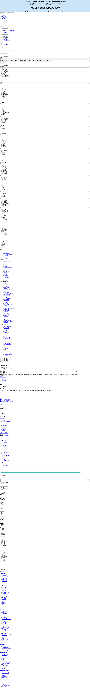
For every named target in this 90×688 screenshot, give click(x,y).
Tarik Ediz (5, 339)
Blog (3, 462)
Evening (4, 73)
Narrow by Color (4, 215)
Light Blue (4, 546)
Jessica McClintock (7, 296)
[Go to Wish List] (1, 13)
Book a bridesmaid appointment (5, 399)
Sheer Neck (5, 186)
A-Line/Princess (5, 193)
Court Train (5, 167)
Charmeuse (5, 150)
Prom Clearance (6, 355)
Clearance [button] (2, 682)
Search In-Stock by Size (5, 56)
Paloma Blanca (6, 310)
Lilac (4, 228)
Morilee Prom (6, 273)
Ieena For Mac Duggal (7, 268)
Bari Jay (5, 319)
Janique (5, 331)
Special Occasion (6, 257)
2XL (52, 60)
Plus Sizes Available (6, 112)
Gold (4, 240)
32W (26, 60)
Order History (4, 429)
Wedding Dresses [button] (5, 440)
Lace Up (4, 120)
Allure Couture (6, 287)
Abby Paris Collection (7, 261)
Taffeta (4, 159)
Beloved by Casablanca (5, 616)
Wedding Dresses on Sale (8, 353)
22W (4, 60)
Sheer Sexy (5, 95)
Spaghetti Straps (5, 211)
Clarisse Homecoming (7, 343)
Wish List (3, 15)
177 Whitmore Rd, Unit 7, (4, 432)
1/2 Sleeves (5, 200)
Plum (4, 235)
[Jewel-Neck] (2, 522)
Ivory (4, 561)
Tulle (4, 160)
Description (4, 379)
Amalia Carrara (4, 615)
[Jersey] (2, 514)
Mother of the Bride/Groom (7, 77)
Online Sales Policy (3, 377)
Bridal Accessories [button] (5, 281)
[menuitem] (46, 15)
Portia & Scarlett (7, 276)
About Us (3, 424)
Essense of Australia (7, 294)
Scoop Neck (5, 185)
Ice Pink (4, 230)
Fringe (4, 142)
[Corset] (3, 497)
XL (48, 60)
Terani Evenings (4, 667)
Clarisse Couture (6, 328)
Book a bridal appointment (4, 398)
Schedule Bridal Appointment (6, 421)
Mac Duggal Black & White (6, 662)
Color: (1, 372)
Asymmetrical (5, 165)
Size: (1, 371)
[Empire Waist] (2, 525)
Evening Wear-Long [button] (5, 324)
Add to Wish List (3, 375)
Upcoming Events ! (5, 465)
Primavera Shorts (4, 674)
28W (17, 60)
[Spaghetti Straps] (2, 534)
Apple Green (5, 219)
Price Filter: (3, 52)
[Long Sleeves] (3, 530)
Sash (4, 145)
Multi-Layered (5, 109)
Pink (4, 231)
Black (4, 242)
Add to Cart (2, 373)
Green (4, 220)
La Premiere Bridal (7, 298)
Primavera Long (6, 277)
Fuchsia (4, 233)
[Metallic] (1, 504)
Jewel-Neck (5, 180)
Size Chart (1, 376)
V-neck (4, 189)
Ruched (4, 113)
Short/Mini (4, 170)
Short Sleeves (5, 204)
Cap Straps (4, 209)
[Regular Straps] (2, 533)
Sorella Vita (4, 649)
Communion (5, 72)
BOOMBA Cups (6, 351)
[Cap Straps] (2, 532)
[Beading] (2, 508)
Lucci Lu (5, 272)
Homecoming (5, 76)
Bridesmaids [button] (4, 317)
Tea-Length (5, 172)
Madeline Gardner (7, 299)
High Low (4, 108)
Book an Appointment (10, 12)
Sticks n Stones (6, 347)
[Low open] (2, 501)
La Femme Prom (6, 271)
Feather (4, 140)
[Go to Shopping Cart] (0, 13)
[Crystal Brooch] (2, 510)
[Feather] (2, 513)
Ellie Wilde (5, 265)
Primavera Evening (7, 338)
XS (34, 60)
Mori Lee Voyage (6, 309)
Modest (4, 91)
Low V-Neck (5, 181)
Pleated (4, 111)
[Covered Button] (2, 499)
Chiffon (4, 151)
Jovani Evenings (6, 332)
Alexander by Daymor (7, 326)
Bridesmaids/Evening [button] (5, 455)
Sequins (4, 146)
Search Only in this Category (6, 51)
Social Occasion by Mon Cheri (8, 346)
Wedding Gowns (6, 252)
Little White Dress (6, 89)
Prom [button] (3, 259)
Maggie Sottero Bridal (7, 301)
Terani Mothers (6, 340)
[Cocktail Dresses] (4, 489)
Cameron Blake (6, 327)
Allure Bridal (6, 286)
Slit (3, 114)
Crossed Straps (5, 119)
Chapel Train (5, 166)
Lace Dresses (5, 87)
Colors (5, 264)
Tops (4, 99)
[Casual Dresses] (4, 488)
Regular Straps (5, 210)
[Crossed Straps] (2, 500)
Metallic (4, 129)
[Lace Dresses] (2, 493)
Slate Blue (4, 224)
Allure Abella (6, 285)
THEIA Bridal (6, 316)
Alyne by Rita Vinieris (7, 289)
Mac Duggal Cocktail (7, 345)
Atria (3, 585)
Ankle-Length (5, 164)
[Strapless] (2, 535)
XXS (30, 60)
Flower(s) (4, 141)
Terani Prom (6, 279)
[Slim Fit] (2, 526)
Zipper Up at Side (5, 124)
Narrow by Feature (5, 65)
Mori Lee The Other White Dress (9, 308)
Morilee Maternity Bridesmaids (8, 321)
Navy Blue (4, 226)
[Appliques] (2, 507)
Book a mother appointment (4, 400)
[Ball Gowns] (2, 491)
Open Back (5, 110)
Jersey (4, 153)
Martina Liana (6, 303)
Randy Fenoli (6, 311)
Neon (4, 130)
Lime (4, 221)
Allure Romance (6, 288)
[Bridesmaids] (4, 487)
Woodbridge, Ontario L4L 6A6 (5, 433)
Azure (3, 586)
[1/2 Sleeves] (3, 528)
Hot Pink (4, 232)
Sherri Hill (3, 601)
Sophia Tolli (6, 312)
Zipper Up (4, 123)
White (4, 245)
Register (3, 18)
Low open (4, 121)
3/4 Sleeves (5, 201)
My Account (4, 16)
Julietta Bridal (6, 297)
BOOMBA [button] (4, 349)
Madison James (4, 626)
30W (22, 60)
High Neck (4, 179)
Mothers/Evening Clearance (8, 354)
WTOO (3, 642)
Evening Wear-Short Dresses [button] (6, 341)
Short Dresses (5, 96)
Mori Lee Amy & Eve (5, 631)
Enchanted (3, 656)
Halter (4, 178)
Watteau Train (5, 173)
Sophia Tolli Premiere (7, 313)
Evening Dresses (4, 579)
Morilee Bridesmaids (7, 320)
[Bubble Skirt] (3, 495)
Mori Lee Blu (4, 632)
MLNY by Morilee (7, 337)
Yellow (4, 217)
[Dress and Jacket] (2, 492)
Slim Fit (4, 196)
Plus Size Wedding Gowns (8, 254)
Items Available (4, 380)
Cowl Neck (5, 177)
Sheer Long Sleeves (6, 203)
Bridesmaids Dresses (5, 578)
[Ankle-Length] (2, 516)
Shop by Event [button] (2, 573)
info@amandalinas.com (6, 435)
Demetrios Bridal (6, 292)
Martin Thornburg (6, 302)
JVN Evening (6, 333)
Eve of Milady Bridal (7, 295)
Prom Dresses (5, 78)
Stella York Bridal (6, 315)
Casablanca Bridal (7, 291)
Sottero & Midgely (7, 314)
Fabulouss (5, 266)
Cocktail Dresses (5, 71)
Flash (3, 591)
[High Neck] (2, 521)
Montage (5, 336)
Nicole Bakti (6, 274)
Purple (4, 227)
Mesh (4, 155)
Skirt (4, 97)
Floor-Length (5, 168)
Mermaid (4, 195)
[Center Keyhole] (3, 496)
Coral (4, 560)
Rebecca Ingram (4, 637)
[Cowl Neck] (2, 520)
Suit (3, 98)
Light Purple (5, 229)
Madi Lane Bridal (6, 300)
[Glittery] (1, 503)
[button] (5, 28)
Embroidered (5, 139)
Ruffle (4, 144)
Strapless (4, 187)
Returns (3, 420)
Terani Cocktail (6, 348)
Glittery (4, 128)
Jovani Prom (6, 269)
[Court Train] (2, 518)
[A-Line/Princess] (2, 524)
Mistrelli (5, 305)
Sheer (4, 122)
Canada (1, 434)
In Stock (11, 368)
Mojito (4, 218)
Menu (1, 26)
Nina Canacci (6, 275)
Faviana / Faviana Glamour (8, 267)
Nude (4, 239)
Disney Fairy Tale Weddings (8, 293)
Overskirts (5, 283)
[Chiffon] (2, 512)
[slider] (81, 472)
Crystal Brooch (5, 138)
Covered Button (5, 118)
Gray (4, 243)
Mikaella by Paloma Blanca (8, 304)
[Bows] (2, 509)
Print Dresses (5, 93)
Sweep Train (5, 171)
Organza (4, 156)
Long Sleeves (5, 202)
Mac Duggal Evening (7, 335)
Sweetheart (4, 188)
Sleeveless (4, 205)
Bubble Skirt (5, 105)
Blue (4, 225)
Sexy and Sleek (5, 94)
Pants (4, 92)
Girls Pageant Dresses (6, 75)
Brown (4, 241)
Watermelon (5, 234)
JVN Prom (5, 270)
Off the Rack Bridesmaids (8, 323)
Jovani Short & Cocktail (7, 344)
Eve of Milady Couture (5, 621)
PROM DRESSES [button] (5, 449)
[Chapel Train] (2, 517)
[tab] (46, 255)
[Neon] (1, 505)
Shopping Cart (4, 17)
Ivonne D (5, 330)
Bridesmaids (5, 69)
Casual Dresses (5, 70)
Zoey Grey (5, 280)
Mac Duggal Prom (5, 596)
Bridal (4, 68)
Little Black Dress (6, 88)
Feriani (5, 329)
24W (8, 60)
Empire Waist (5, 194)
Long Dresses (5, 90)
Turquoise (4, 545)
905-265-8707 (2, 12)
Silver (4, 244)
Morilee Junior (6, 322)
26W (13, 60)
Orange (4, 559)
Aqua (4, 544)
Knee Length (5, 169)
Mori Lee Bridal (6, 307)
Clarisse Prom (6, 263)
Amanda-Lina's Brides (5, 463)
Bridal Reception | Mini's (7, 253)
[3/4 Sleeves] (3, 529)
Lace (4, 143)
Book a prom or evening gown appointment (6, 401)
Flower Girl (5, 74)
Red (3, 236)
